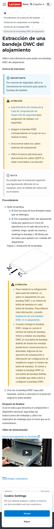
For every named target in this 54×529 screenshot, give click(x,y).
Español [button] (37, 4)
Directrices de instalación (28, 107)
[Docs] (15, 4)
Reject (27, 521)
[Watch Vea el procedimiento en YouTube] (27, 452)
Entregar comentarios (17, 479)
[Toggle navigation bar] (4, 4)
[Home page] (5, 13)
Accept (27, 513)
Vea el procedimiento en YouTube (19, 436)
